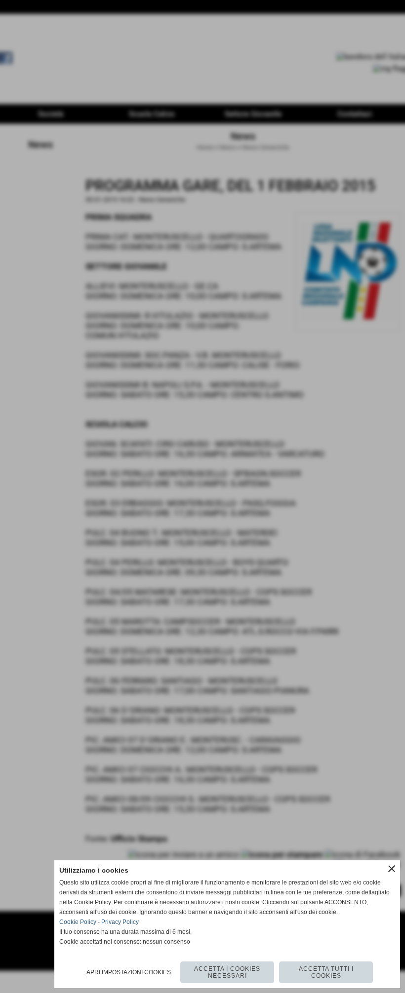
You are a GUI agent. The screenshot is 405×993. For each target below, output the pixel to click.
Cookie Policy (77, 922)
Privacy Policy (120, 922)
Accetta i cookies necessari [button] (227, 972)
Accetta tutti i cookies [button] (326, 972)
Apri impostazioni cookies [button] (128, 972)
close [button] (392, 869)
